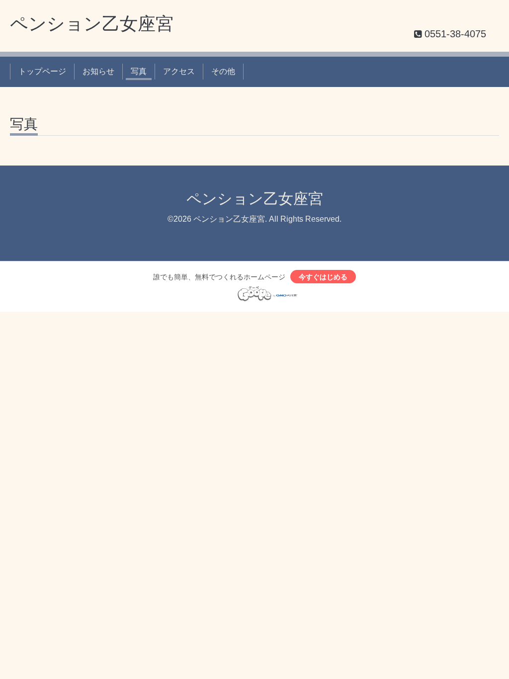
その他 (223, 71)
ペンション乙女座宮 (91, 23)
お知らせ (98, 71)
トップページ (42, 71)
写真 (139, 71)
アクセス (179, 71)
